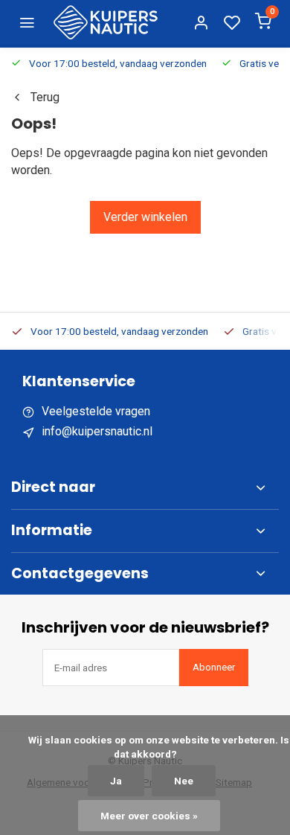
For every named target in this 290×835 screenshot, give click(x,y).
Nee (183, 781)
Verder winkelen (145, 217)
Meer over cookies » (149, 816)
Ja (116, 781)
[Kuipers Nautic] (106, 22)
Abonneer (214, 667)
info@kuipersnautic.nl (97, 431)
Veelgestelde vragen (96, 411)
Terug (44, 97)
